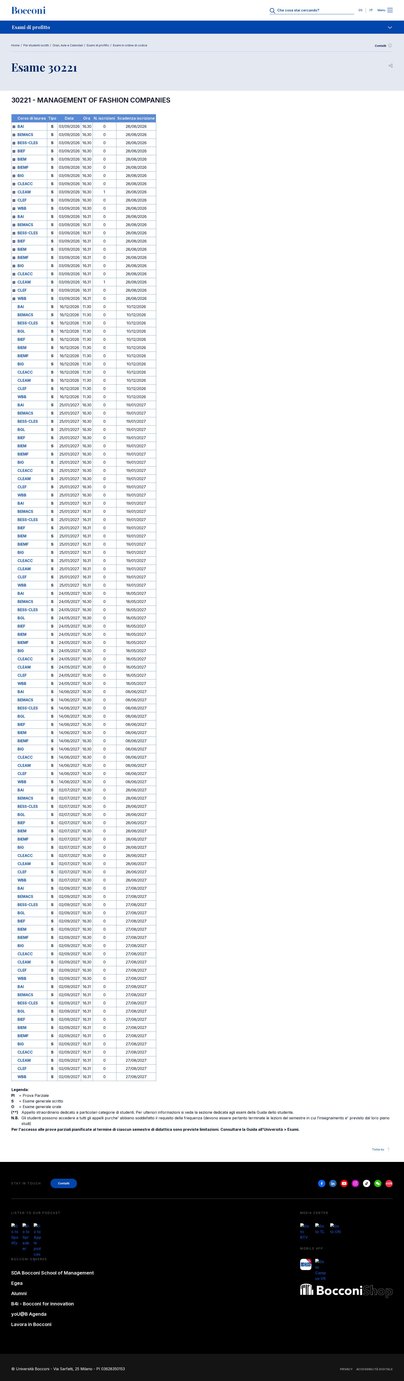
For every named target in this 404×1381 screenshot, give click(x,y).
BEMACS (25, 134)
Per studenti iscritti (36, 45)
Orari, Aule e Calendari (68, 45)
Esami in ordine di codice (130, 45)
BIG (21, 175)
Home (15, 45)
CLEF (22, 200)
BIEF (21, 151)
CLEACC (25, 183)
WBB (22, 208)
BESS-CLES (28, 142)
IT (371, 10)
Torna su (378, 1149)
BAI (21, 126)
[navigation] (202, 27)
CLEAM (24, 192)
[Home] (28, 10)
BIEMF (23, 167)
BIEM (22, 159)
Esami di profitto (98, 45)
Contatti (380, 46)
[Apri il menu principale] (390, 10)
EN (360, 10)
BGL (21, 331)
